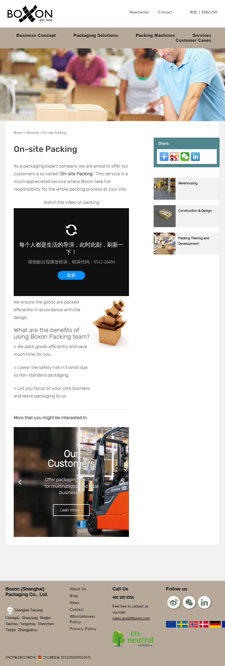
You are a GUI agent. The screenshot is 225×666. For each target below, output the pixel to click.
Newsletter (139, 12)
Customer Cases (193, 40)
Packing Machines (155, 35)
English (209, 12)
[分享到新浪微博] (174, 156)
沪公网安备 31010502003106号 (67, 657)
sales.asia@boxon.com (131, 618)
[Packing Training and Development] (187, 253)
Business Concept (36, 35)
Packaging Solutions (96, 35)
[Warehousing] (187, 198)
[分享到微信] (185, 156)
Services (202, 35)
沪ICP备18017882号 (20, 657)
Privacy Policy (83, 629)
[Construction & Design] (187, 226)
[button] (19, 482)
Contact (165, 12)
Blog (74, 596)
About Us (78, 589)
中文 (193, 12)
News (75, 603)
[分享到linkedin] (195, 156)
